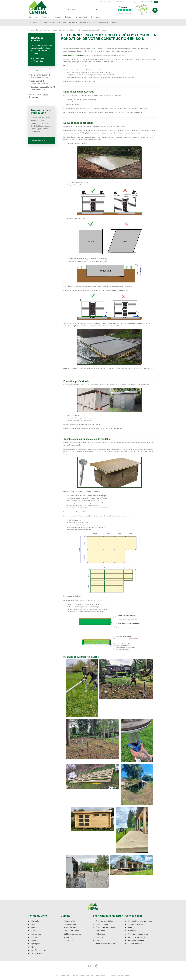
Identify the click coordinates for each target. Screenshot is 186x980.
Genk (33, 931)
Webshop (132, 931)
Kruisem (34, 937)
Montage (131, 927)
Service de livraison (135, 924)
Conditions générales (115, 975)
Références (119, 2)
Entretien (68, 17)
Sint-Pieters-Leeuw (38, 950)
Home (32, 30)
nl (151, 2)
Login (134, 2)
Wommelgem (36, 953)
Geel (33, 924)
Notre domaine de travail (105, 944)
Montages (57, 17)
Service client (144, 2)
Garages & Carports (87, 22)
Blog (127, 2)
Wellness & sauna (51, 22)
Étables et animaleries (72, 934)
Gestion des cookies (97, 975)
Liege (33, 940)
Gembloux (35, 927)
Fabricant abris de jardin (104, 2)
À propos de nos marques (106, 927)
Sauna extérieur (70, 924)
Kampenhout (36, 934)
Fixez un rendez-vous (136, 937)
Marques (102, 22)
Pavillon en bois (69, 22)
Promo (113, 22)
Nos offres (67, 937)
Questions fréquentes (136, 940)
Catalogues (32, 17)
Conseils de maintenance (138, 934)
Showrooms (95, 17)
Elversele (35, 921)
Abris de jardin (34, 22)
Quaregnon (35, 944)
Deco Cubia (68, 940)
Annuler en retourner (136, 944)
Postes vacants (102, 924)
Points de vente (38, 915)
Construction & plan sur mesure (140, 921)
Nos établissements (38, 140)
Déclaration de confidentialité (77, 975)
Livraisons (45, 17)
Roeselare (35, 947)
